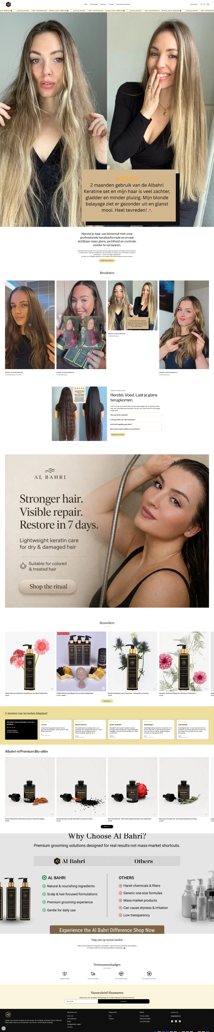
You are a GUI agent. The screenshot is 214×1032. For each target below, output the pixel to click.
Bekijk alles (107, 594)
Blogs (69, 1021)
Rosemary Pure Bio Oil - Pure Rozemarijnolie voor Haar (178, 712)
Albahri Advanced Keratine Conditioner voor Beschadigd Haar (26, 587)
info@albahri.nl (176, 1016)
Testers (111, 1018)
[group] (107, 557)
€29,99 (7, 714)
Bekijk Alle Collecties (107, 154)
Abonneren (123, 894)
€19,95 (7, 588)
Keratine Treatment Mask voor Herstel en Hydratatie (177, 587)
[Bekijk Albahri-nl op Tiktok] (176, 1021)
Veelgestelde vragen (74, 1024)
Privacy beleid (144, 1016)
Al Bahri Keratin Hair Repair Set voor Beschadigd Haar (74, 587)
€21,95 (161, 588)
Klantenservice (72, 1012)
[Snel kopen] (52, 581)
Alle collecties (71, 1018)
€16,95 (110, 588)
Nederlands (194, 4)
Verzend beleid (145, 1021)
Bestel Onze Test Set (118, 328)
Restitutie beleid (145, 1018)
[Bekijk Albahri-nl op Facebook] (180, 1021)
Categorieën (113, 1012)
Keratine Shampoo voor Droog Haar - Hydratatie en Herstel (128, 587)
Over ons (70, 1016)
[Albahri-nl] (8, 4)
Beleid (142, 1012)
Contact (70, 1027)
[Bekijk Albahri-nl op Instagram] (172, 1021)
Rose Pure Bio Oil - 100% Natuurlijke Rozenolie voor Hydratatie (129, 712)
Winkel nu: (107, 720)
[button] (201, 4)
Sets (110, 1016)
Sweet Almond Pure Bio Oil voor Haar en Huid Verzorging (24, 712)
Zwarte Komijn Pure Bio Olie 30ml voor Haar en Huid (74, 712)
